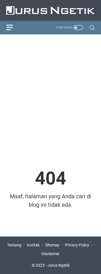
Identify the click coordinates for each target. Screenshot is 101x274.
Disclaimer (50, 253)
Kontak (33, 245)
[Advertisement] (50, 91)
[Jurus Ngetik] (50, 10)
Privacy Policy (77, 245)
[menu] (13, 27)
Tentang (14, 245)
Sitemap (52, 245)
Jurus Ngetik (58, 265)
